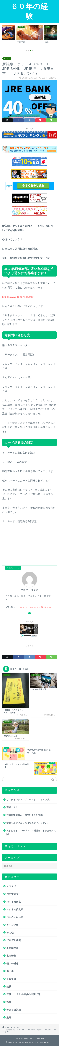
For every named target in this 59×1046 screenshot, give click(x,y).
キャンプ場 (13, 925)
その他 (10, 932)
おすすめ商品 (14, 901)
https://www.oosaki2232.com (34, 607)
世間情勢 (11, 955)
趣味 (9, 1017)
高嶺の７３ (12, 807)
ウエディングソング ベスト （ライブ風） (29, 799)
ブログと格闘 (14, 940)
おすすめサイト (15, 894)
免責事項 (40, 1038)
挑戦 (9, 986)
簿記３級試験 (14, 1009)
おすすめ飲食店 (15, 909)
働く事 (10, 971)
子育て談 (11, 979)
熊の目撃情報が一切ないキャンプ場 (25, 815)
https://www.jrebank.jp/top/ (18, 297)
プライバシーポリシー (23, 1038)
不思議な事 (13, 948)
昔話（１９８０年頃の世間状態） (25, 994)
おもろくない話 (15, 917)
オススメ (7, 58)
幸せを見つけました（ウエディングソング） (29, 823)
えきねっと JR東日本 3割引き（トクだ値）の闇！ (31, 832)
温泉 (9, 1002)
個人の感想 (13, 963)
